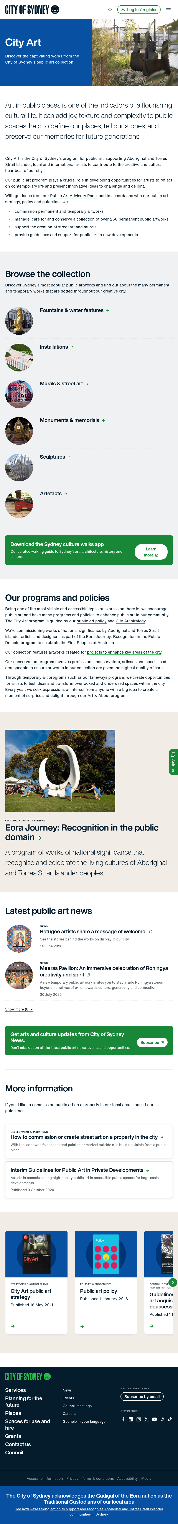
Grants (13, 1436)
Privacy (72, 1478)
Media (146, 1478)
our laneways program (103, 677)
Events (68, 1398)
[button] (173, 762)
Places (13, 1413)
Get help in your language (84, 1421)
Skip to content (11, 3)
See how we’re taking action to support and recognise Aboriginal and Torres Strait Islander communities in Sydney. (89, 1511)
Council (14, 1452)
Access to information (45, 1478)
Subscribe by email (142, 1396)
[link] (32, 9)
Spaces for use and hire (27, 1424)
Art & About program (107, 695)
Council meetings (77, 1405)
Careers (69, 1413)
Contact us (18, 1444)
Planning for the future (23, 1401)
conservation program (33, 661)
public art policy (92, 621)
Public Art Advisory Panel (74, 195)
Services (15, 1390)
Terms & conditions (98, 1478)
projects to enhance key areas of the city (124, 652)
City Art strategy (130, 621)
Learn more (150, 552)
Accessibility (127, 1478)
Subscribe (149, 1042)
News (67, 1390)
